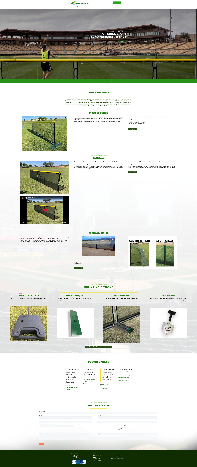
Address (75, 453)
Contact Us (122, 41)
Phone (94, 457)
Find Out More (132, 129)
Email (94, 453)
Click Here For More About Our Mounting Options (98, 346)
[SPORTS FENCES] (44, 193)
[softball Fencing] (44, 150)
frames (128, 100)
